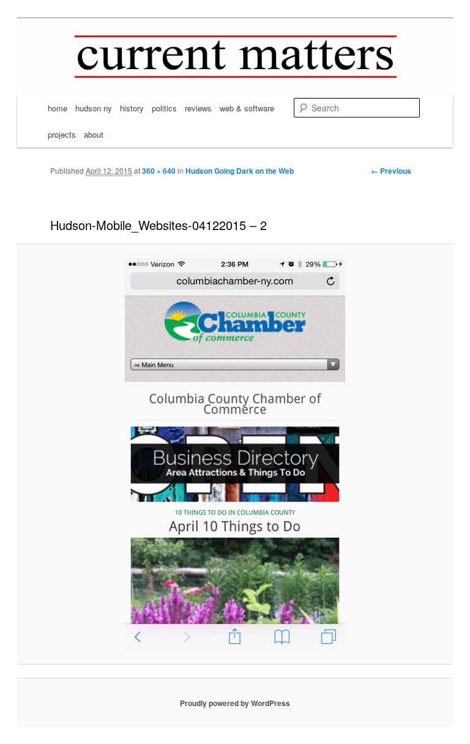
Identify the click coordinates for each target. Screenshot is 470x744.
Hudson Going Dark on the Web (239, 170)
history (132, 108)
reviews (198, 108)
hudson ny (93, 108)
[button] (235, 454)
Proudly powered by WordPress (235, 703)
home (57, 108)
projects (62, 134)
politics (164, 108)
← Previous (391, 170)
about (93, 134)
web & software (247, 108)
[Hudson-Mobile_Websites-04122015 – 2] (235, 454)
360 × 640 (159, 170)
